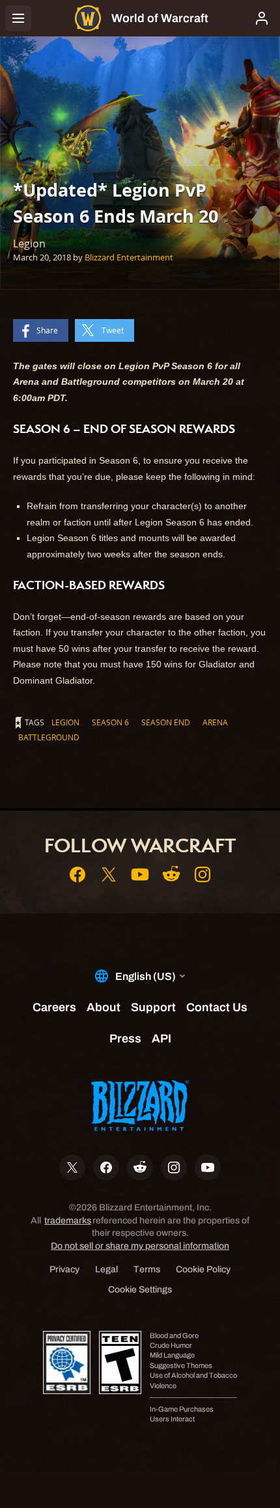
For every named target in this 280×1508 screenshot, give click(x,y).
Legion (65, 722)
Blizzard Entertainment (129, 257)
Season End (165, 722)
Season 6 (110, 722)
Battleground (48, 737)
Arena (215, 722)
